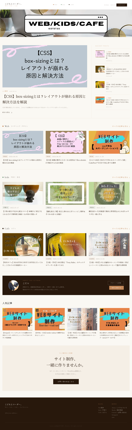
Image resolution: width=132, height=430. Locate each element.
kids (63, 4)
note (113, 417)
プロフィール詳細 (115, 283)
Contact (121, 5)
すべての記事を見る (120, 126)
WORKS (106, 5)
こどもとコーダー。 (14, 4)
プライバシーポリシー (11, 413)
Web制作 (101, 408)
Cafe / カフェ (102, 412)
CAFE (72, 4)
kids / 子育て (102, 410)
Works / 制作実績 (117, 410)
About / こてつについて (119, 408)
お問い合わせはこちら (66, 381)
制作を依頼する (116, 287)
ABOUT (112, 5)
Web (55, 4)
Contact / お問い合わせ (119, 412)
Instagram (115, 415)
